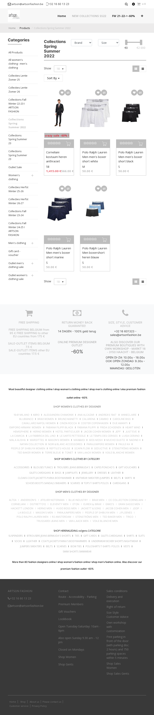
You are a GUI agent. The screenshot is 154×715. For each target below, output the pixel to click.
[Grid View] (135, 68)
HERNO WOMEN (42, 431)
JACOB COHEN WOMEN (97, 431)
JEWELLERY (87, 472)
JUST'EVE (131, 431)
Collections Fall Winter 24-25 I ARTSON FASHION (17, 229)
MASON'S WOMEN (58, 440)
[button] (142, 15)
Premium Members (70, 604)
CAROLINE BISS (122, 419)
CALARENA (88, 419)
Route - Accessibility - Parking (77, 597)
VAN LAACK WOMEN (89, 452)
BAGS (58, 472)
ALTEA (12, 500)
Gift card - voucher (14, 253)
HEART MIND (132, 427)
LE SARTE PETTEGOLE (73, 435)
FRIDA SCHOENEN (110, 427)
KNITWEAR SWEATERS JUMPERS (93, 478)
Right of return (115, 607)
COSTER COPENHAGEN (94, 423)
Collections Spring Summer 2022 (52, 28)
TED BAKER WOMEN (29, 452)
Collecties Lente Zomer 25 (17, 77)
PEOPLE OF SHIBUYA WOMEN (28, 448)
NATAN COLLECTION (32, 444)
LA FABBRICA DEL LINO (42, 435)
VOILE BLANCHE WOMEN (119, 452)
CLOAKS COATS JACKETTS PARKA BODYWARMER (45, 478)
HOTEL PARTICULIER (68, 431)
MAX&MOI (79, 440)
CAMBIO (103, 419)
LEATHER (116, 472)
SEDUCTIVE (101, 448)
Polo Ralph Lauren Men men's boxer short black (130, 156)
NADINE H (135, 440)
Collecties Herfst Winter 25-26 (18, 189)
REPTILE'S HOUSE (59, 448)
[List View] (142, 68)
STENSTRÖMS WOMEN (125, 448)
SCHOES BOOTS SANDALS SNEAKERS (46, 483)
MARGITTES (37, 440)
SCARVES (75, 483)
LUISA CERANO (131, 435)
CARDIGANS (119, 483)
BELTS (117, 478)
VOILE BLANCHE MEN (105, 521)
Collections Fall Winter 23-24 (17, 213)
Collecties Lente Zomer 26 (17, 89)
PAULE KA (124, 444)
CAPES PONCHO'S (104, 467)
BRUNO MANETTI (68, 419)
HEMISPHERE (21, 431)
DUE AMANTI (120, 423)
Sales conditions (117, 591)
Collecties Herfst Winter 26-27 (18, 201)
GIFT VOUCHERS (128, 467)
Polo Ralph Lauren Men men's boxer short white (94, 156)
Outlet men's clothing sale (16, 265)
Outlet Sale (15, 167)
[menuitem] (62, 15)
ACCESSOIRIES (21, 467)
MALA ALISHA (17, 440)
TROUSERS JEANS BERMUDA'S (73, 467)
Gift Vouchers (67, 611)
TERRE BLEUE (53, 452)
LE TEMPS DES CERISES (104, 435)
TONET (69, 452)
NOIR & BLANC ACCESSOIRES (65, 444)
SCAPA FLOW (82, 448)
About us (34, 701)
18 (59, 69)
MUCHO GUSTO (115, 440)
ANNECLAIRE (128, 414)
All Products (15, 52)
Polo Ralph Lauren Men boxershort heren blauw (94, 252)
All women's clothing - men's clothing (17, 63)
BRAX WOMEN (45, 419)
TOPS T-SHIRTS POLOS (96, 483)
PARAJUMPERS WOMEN (100, 444)
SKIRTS (128, 478)
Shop (23, 701)
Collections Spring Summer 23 (17, 139)
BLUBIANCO (26, 419)
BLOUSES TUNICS (43, 467)
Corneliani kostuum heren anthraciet (56, 156)
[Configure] (133, 4)
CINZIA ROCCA (68, 423)
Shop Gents (65, 664)
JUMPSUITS (71, 472)
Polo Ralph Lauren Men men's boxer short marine (58, 252)
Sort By (52, 78)
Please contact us (52, 701)
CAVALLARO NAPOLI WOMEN (39, 423)
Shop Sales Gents (117, 673)
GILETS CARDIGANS (40, 472)
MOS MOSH (96, 440)
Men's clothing (17, 243)
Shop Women (67, 657)
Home (12, 28)
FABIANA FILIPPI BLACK (59, 427)
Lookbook (65, 619)
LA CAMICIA (17, 435)
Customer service (18, 705)
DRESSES (102, 472)
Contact (63, 591)
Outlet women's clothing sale (17, 277)
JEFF (118, 431)
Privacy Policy (39, 705)
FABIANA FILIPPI (86, 427)
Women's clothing (14, 177)
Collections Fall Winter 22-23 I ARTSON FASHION (17, 105)
